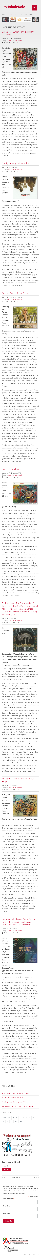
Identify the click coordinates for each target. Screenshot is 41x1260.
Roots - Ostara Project (11, 469)
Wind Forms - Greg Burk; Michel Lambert (16, 1093)
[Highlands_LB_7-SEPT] (20, 19)
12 (7, 1121)
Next (16, 1121)
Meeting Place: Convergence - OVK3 (14, 1102)
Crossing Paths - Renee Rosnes (15, 293)
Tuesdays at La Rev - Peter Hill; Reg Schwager (18, 1106)
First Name (6, 1206)
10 (33, 1117)
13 (11, 1121)
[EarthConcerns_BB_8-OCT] (17, 1145)
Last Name (6, 1213)
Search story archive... (10, 1162)
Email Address (8, 1199)
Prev (9, 1117)
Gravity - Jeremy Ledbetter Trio (15, 163)
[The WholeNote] (14, 7)
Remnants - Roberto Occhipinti (12, 1098)
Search (6, 1170)
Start (4, 1117)
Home (11, 14)
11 (3, 1121)
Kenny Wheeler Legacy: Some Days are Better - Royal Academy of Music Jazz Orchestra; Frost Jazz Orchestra (19, 922)
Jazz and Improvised (15, 41)
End (21, 1121)
